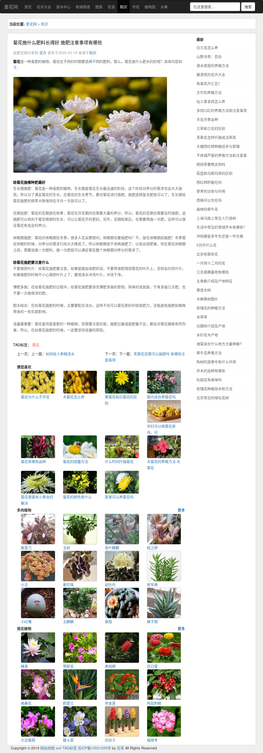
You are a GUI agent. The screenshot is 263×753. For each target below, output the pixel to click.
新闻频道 (83, 6)
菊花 (35, 344)
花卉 (42, 52)
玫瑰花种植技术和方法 (214, 388)
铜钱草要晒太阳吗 (210, 164)
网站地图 (47, 747)
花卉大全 (44, 6)
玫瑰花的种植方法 (210, 307)
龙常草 (201, 316)
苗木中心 (63, 6)
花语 (111, 6)
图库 (98, 6)
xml (58, 747)
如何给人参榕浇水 (60, 353)
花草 (120, 747)
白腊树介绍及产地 (210, 325)
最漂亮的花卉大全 (210, 74)
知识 (123, 6)
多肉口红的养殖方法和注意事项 (221, 110)
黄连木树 (203, 289)
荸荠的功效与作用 (210, 191)
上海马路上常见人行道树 (216, 218)
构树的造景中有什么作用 (216, 361)
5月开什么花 (206, 244)
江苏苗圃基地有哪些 (212, 271)
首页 (28, 6)
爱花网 (11, 6)
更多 (181, 509)
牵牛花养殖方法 (209, 352)
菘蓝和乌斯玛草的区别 (214, 173)
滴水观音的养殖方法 (212, 65)
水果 (164, 6)
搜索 (248, 6)
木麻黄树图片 (207, 298)
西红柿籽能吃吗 (209, 182)
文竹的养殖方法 (209, 92)
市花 (135, 6)
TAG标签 (69, 747)
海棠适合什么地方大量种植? (219, 343)
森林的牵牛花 (207, 209)
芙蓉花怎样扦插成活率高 (216, 137)
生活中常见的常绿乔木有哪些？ (221, 227)
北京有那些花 (207, 253)
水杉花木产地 (207, 334)
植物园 (150, 6)
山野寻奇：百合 (209, 56)
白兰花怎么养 (207, 47)
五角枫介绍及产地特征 (214, 280)
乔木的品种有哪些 (210, 370)
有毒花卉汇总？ (209, 83)
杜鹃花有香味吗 (209, 379)
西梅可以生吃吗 (209, 200)
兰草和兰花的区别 (210, 128)
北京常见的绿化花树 (212, 397)
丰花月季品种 (207, 119)
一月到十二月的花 (210, 262)
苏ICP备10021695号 (94, 747)
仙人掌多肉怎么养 (210, 101)
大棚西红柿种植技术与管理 (218, 146)
